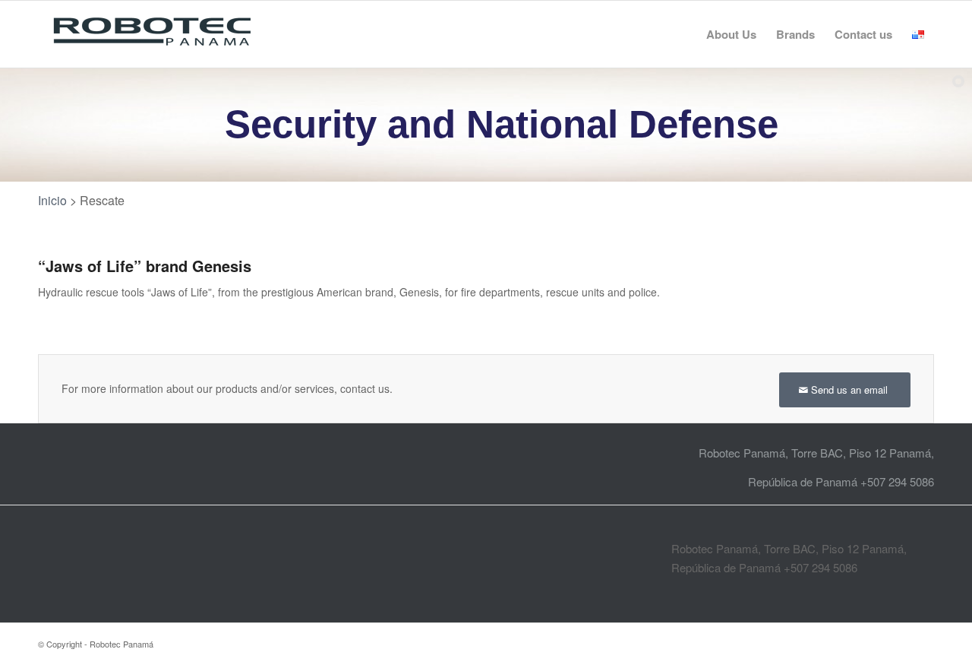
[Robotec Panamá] (152, 34)
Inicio (52, 200)
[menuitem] (731, 34)
